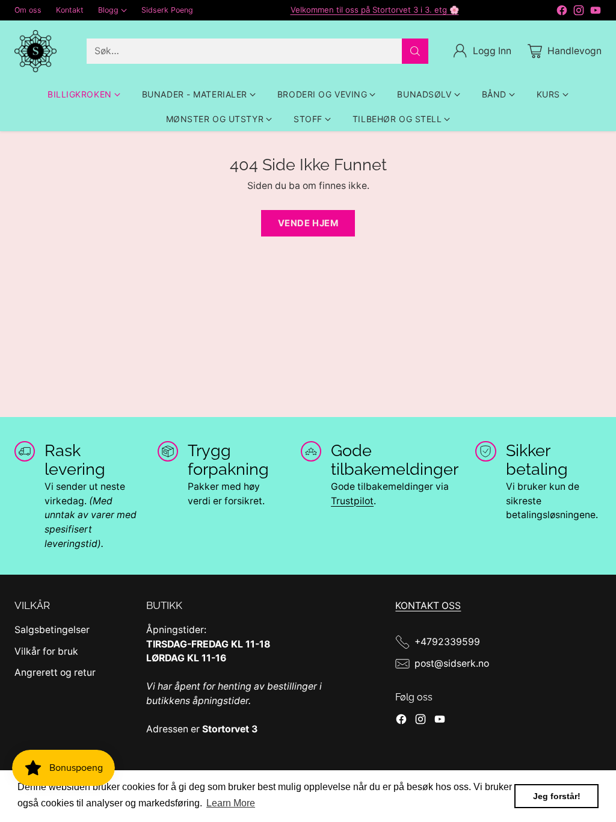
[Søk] (415, 51)
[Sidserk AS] (35, 51)
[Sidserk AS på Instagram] (579, 12)
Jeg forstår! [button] (557, 796)
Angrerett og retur (55, 672)
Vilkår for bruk (46, 651)
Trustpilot (352, 501)
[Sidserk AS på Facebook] (562, 12)
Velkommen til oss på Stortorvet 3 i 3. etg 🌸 (375, 9)
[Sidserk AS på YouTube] (596, 12)
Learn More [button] (230, 803)
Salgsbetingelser (52, 629)
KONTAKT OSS (428, 605)
